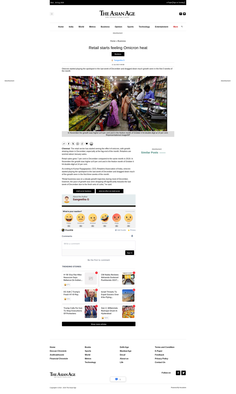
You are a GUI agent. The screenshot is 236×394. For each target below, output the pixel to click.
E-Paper (158, 351)
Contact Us (160, 362)
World (81, 27)
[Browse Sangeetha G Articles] (66, 199)
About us (124, 359)
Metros (92, 27)
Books (88, 347)
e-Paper (169, 2)
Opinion (118, 27)
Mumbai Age (125, 351)
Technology (144, 27)
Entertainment (161, 27)
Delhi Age (124, 347)
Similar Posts (149, 152)
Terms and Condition (164, 347)
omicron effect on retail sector (109, 191)
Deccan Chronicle (58, 351)
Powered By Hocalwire (178, 387)
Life (121, 362)
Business (105, 27)
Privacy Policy (161, 359)
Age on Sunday (178, 2)
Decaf (122, 355)
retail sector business (84, 191)
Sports (130, 27)
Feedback (159, 355)
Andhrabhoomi (57, 355)
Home (61, 27)
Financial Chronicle (59, 359)
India (71, 27)
